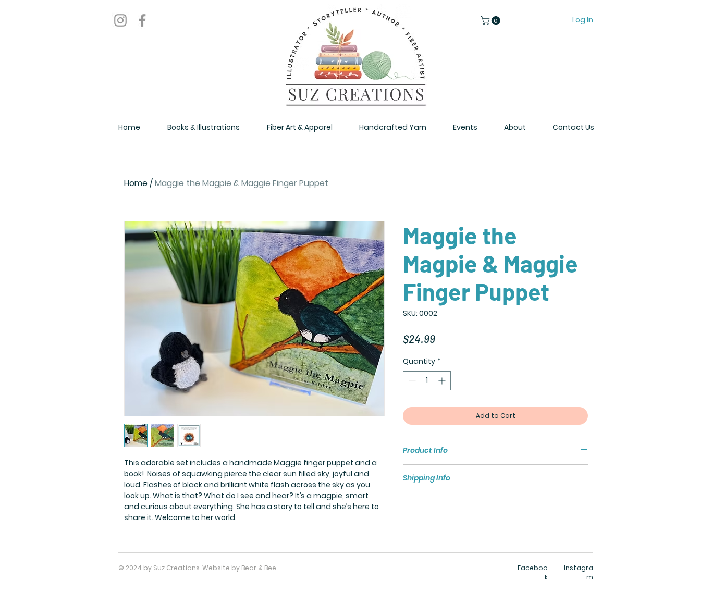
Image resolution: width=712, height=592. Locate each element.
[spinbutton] (427, 381)
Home (136, 183)
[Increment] (442, 381)
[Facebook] (142, 20)
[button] (491, 20)
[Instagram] (120, 20)
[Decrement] (411, 381)
